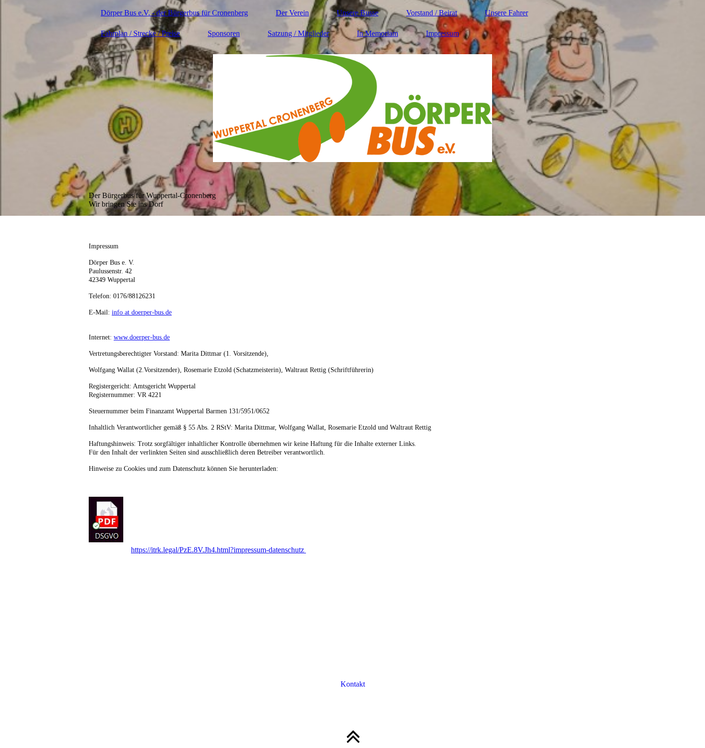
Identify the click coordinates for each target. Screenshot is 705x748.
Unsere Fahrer (506, 13)
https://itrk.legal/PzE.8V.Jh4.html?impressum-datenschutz (218, 550)
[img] (352, 108)
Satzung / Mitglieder (298, 33)
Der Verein (292, 13)
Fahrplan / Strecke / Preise (140, 33)
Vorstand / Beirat (431, 13)
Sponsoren (224, 33)
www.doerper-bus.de (142, 337)
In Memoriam (377, 33)
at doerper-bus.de (147, 312)
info (117, 312)
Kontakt (353, 684)
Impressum (442, 33)
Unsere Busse (357, 13)
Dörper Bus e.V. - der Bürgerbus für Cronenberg (174, 13)
